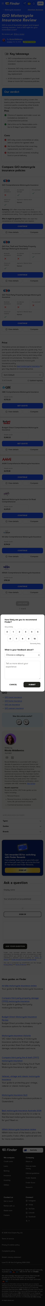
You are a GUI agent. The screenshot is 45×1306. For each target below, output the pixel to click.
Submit (32, 685)
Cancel (13, 685)
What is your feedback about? (19, 650)
